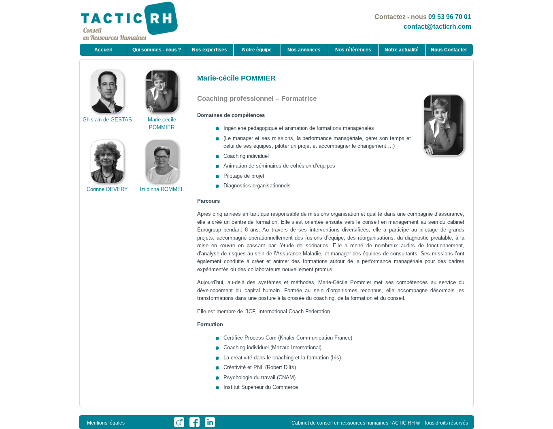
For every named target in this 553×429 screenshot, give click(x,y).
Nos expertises (209, 50)
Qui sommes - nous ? (156, 50)
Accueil (103, 50)
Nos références (353, 50)
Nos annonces (304, 50)
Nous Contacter (449, 50)
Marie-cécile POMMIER (162, 123)
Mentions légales (106, 423)
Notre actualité (402, 50)
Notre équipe (257, 50)
